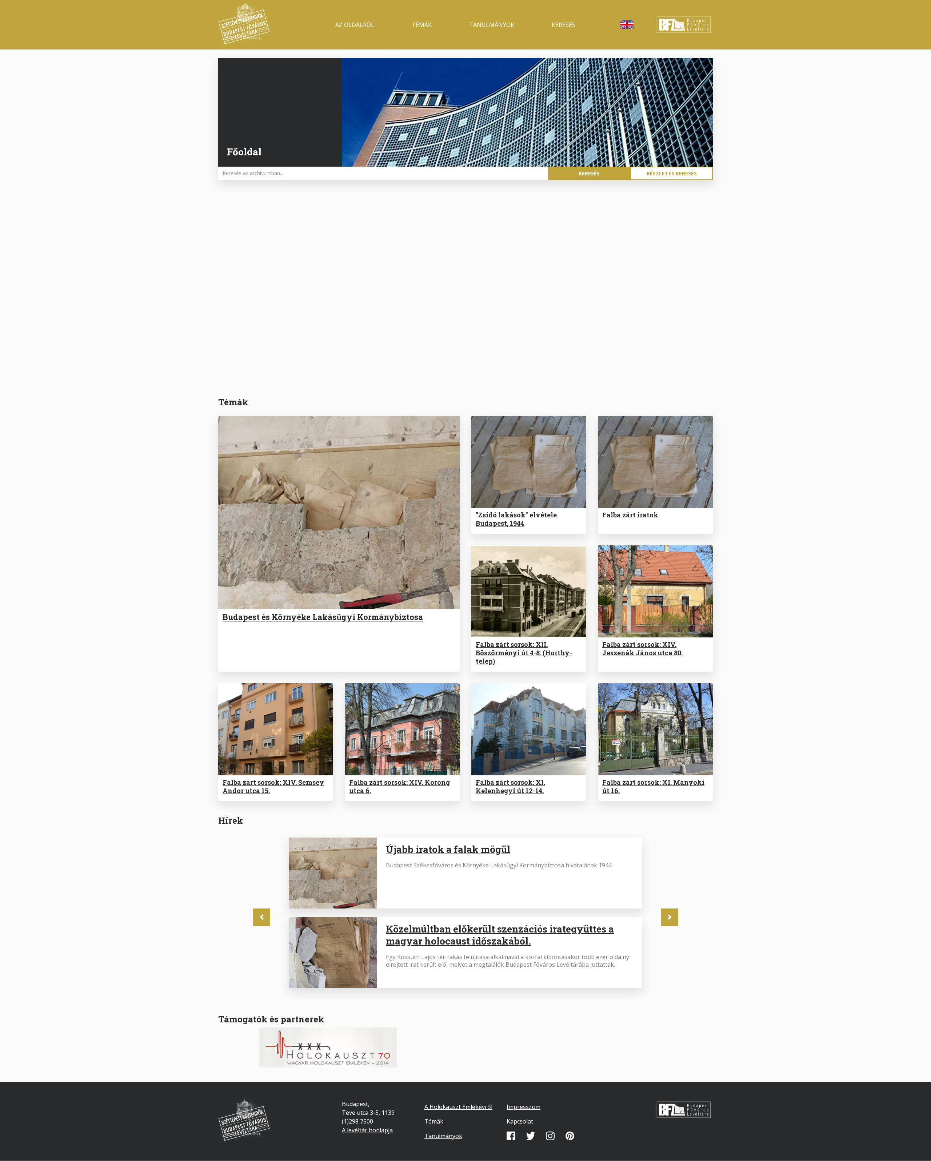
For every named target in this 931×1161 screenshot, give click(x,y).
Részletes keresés (672, 173)
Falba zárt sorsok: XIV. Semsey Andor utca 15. (273, 786)
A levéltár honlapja (367, 1130)
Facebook (511, 1136)
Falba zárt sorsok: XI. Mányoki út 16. (653, 786)
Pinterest (570, 1136)
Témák (422, 25)
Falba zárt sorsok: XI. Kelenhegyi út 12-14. (510, 786)
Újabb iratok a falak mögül (448, 849)
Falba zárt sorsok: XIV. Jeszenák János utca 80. (642, 648)
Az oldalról (354, 25)
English (627, 24)
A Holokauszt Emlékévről (458, 1107)
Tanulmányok (491, 25)
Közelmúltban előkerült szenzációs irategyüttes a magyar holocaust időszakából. (500, 935)
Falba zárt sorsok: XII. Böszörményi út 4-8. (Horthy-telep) (524, 653)
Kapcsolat (520, 1121)
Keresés (563, 25)
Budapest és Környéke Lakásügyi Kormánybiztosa (323, 617)
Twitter (530, 1136)
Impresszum (523, 1107)
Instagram (550, 1136)
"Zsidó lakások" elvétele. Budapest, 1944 (517, 519)
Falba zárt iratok (630, 514)
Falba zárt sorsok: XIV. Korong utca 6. (399, 786)
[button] (261, 917)
